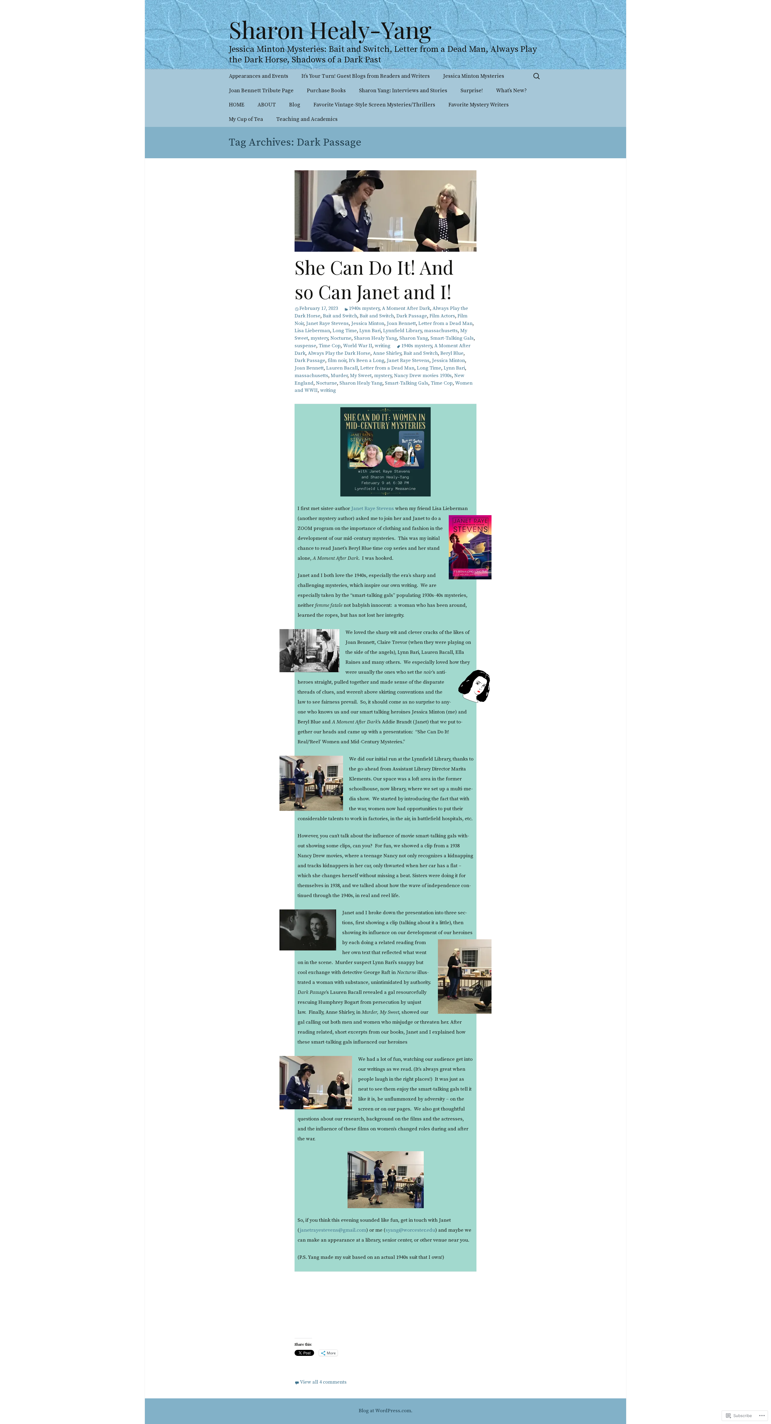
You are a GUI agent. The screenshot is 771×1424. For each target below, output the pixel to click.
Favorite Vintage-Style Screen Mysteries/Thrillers (374, 105)
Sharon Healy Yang (375, 338)
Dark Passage (411, 316)
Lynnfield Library (402, 331)
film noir (337, 361)
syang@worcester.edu (410, 1230)
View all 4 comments (323, 1382)
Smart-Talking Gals (452, 338)
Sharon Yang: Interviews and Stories (403, 90)
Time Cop (330, 346)
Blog (294, 105)
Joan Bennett (401, 323)
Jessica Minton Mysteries (473, 76)
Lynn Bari (370, 331)
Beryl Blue (452, 353)
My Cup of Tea (246, 119)
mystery (319, 338)
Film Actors (442, 316)
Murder (339, 376)
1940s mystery (364, 308)
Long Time (344, 331)
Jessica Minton (367, 323)
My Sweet (361, 376)
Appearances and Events (258, 76)
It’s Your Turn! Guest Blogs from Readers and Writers (365, 76)
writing (382, 346)
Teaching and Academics (307, 119)
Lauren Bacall (342, 368)
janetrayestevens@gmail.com (333, 1230)
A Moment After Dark (406, 308)
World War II (357, 346)
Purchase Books (326, 90)
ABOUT (267, 105)
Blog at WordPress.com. (385, 1411)
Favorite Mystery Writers (478, 105)
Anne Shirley (387, 353)
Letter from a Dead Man (445, 323)
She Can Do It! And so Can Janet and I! (374, 279)
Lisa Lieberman (312, 331)
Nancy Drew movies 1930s (423, 376)
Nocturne (340, 338)
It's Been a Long (366, 361)
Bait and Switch (340, 316)
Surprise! (471, 90)
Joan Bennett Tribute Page (261, 90)
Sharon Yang (413, 338)
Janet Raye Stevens (327, 323)
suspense (305, 346)
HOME (236, 105)
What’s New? (511, 90)
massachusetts (441, 331)
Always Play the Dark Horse (339, 353)
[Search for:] (537, 76)
